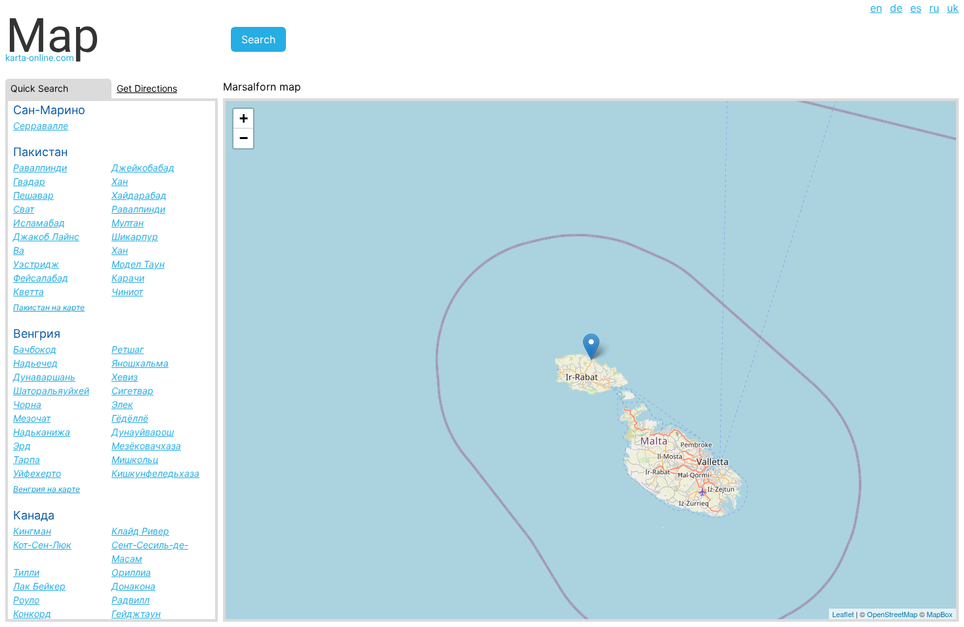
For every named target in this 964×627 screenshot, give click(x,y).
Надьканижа (41, 431)
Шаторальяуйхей (51, 390)
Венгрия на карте (46, 489)
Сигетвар (132, 390)
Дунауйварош (142, 431)
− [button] (243, 138)
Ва (18, 250)
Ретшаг (127, 349)
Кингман (32, 530)
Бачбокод (34, 349)
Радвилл (130, 599)
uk (953, 7)
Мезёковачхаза (146, 445)
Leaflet (843, 614)
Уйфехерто (37, 473)
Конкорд (32, 613)
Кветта (28, 291)
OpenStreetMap (892, 614)
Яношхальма (140, 363)
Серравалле (40, 125)
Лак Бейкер (39, 586)
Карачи (127, 277)
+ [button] (243, 118)
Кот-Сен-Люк (42, 544)
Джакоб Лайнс (46, 236)
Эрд (22, 445)
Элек (122, 404)
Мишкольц (135, 459)
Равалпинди (40, 167)
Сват (23, 208)
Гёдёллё (129, 418)
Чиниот (127, 291)
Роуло (26, 599)
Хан (119, 181)
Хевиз (124, 376)
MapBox (940, 614)
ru (934, 7)
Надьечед (35, 363)
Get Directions (147, 88)
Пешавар (33, 195)
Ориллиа (131, 572)
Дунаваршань (44, 376)
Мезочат (31, 418)
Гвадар (29, 181)
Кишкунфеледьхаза (155, 473)
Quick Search (39, 88)
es (915, 7)
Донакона (133, 586)
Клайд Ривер (140, 530)
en (876, 7)
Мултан (127, 222)
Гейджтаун (136, 613)
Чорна (27, 404)
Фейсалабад (40, 277)
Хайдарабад (139, 195)
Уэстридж (36, 264)
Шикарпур (134, 236)
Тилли (26, 572)
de (896, 7)
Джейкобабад (142, 167)
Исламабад (39, 222)
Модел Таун (138, 264)
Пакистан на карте (49, 307)
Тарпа (26, 459)
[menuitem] (876, 8)
